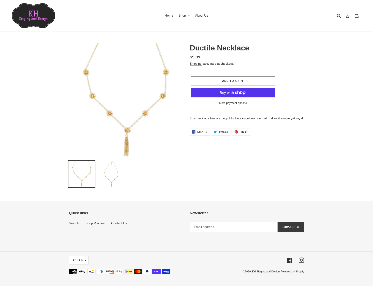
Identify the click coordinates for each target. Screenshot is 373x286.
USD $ (77, 260)
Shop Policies (95, 223)
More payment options (233, 103)
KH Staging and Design (266, 271)
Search (74, 223)
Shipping (196, 63)
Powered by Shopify (292, 271)
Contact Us (119, 223)
